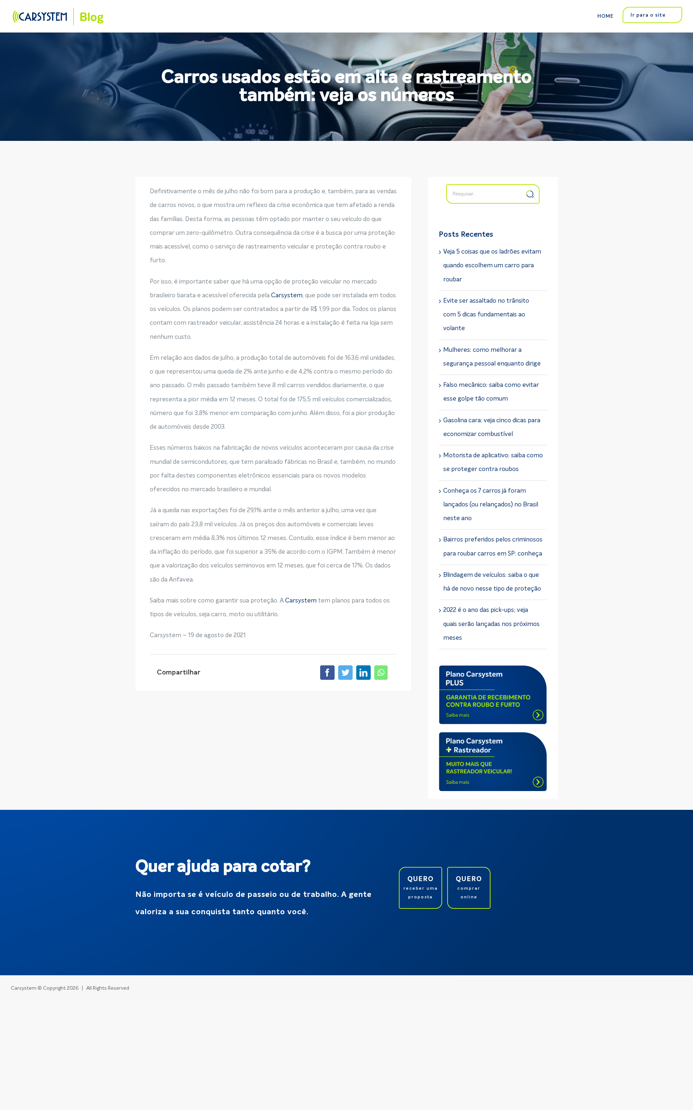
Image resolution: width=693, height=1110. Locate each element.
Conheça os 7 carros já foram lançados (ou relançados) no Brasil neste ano (490, 505)
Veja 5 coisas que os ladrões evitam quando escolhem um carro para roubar (492, 266)
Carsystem (286, 296)
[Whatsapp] (381, 672)
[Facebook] (327, 672)
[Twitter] (345, 672)
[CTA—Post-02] (493, 739)
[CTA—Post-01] (493, 672)
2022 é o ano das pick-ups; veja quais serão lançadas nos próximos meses (491, 624)
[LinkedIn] (363, 672)
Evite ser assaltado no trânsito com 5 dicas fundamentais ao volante (486, 315)
